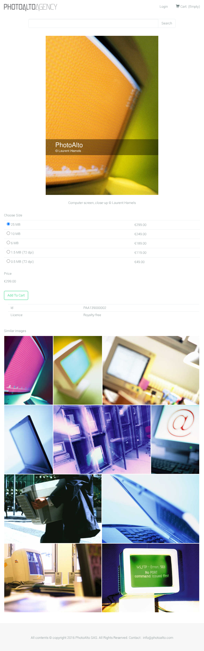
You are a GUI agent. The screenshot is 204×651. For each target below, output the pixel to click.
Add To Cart (16, 295)
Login (164, 6)
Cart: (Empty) (190, 6)
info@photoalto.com (158, 637)
